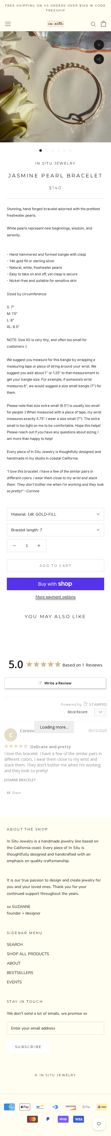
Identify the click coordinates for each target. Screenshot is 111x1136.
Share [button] (16, 792)
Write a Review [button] (57, 683)
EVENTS (14, 982)
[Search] (93, 23)
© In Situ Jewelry (55, 1075)
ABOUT (13, 963)
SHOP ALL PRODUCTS (28, 954)
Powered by (84, 704)
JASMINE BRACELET (20, 779)
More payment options (56, 597)
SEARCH (15, 944)
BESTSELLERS (20, 972)
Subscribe (28, 1047)
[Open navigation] (8, 24)
